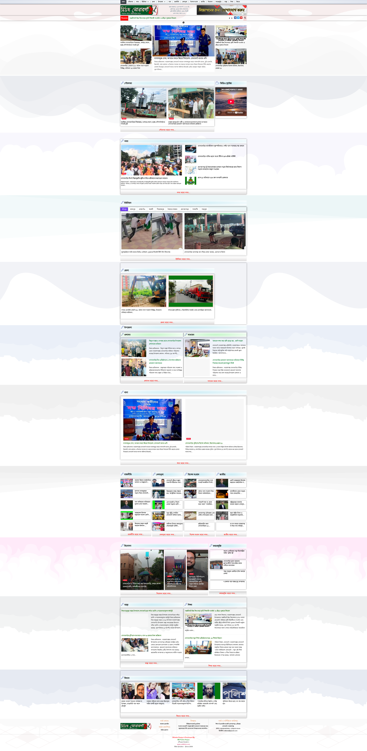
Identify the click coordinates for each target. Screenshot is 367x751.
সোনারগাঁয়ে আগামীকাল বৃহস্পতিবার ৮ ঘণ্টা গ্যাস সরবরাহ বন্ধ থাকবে (221, 146)
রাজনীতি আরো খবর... (136, 532)
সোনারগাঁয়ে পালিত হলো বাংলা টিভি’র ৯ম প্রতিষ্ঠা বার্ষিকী (217, 156)
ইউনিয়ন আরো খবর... (183, 259)
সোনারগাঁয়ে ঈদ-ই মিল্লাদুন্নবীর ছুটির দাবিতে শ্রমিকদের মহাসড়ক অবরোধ (144, 178)
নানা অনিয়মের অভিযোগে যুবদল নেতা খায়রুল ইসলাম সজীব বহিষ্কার (142, 501)
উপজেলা (128, 325)
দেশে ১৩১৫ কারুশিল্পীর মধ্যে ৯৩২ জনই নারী (138, 584)
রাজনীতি (128, 472)
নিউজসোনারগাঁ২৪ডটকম (129, 587)
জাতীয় (222, 472)
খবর (126, 141)
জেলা (126, 270)
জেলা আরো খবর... (167, 320)
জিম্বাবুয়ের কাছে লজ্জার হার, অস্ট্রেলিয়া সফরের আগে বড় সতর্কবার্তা (173, 491)
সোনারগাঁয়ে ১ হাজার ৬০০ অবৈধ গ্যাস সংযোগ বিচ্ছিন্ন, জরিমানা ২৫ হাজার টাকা (134, 67)
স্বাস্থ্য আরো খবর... (151, 661)
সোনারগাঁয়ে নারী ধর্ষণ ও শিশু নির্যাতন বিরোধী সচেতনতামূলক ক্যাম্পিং (158, 700)
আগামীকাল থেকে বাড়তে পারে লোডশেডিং (237, 490)
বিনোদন (127, 543)
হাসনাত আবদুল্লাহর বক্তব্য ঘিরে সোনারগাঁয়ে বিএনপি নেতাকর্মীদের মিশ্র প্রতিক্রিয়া (143, 491)
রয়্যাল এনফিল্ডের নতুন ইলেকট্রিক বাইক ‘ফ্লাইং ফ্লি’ (234, 549)
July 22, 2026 (193, 587)
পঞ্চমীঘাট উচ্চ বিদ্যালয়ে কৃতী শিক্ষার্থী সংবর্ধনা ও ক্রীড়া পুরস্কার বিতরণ (207, 608)
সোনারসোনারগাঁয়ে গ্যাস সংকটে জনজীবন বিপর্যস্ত (206, 479)
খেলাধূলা (160, 472)
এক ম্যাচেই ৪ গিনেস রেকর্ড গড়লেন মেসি (172, 500)
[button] (232, 18)
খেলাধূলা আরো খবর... (168, 532)
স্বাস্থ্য (126, 602)
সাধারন (191, 332)
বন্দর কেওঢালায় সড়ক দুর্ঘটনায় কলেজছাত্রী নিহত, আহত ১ (139, 310)
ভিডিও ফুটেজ (226, 83)
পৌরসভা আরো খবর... (167, 130)
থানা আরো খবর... (183, 460)
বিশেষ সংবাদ (193, 472)
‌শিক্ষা (190, 602)
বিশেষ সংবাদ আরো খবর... (199, 532)
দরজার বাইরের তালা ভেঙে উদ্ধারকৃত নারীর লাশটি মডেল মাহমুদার (132, 700)
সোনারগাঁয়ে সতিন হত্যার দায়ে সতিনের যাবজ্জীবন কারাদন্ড (186, 310)
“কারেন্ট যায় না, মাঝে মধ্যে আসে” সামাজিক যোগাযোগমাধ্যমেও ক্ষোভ (206, 501)
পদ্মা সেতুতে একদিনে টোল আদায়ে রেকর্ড (234, 570)
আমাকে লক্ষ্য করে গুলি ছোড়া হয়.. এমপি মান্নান (228, 338)
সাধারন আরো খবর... (215, 378)
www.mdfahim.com (183, 742)
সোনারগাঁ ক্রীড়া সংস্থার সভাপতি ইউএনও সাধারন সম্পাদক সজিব (174, 480)
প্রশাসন (127, 332)
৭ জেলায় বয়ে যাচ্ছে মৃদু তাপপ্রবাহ (234, 579)
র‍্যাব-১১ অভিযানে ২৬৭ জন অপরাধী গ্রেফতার (213, 177)
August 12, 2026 (172, 587)
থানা (126, 390)
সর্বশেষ (124, 118)
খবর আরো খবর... (183, 192)
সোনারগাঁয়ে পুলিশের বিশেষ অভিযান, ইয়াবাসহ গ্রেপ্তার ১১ (203, 441)
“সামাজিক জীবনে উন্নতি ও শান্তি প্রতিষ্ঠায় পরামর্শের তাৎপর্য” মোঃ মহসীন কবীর (182, 701)
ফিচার (126, 675)
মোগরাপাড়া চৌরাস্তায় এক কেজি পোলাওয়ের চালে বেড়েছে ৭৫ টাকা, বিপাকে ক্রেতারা (206, 513)
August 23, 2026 (141, 587)
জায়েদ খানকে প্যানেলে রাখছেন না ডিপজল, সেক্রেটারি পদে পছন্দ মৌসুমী (233, 701)
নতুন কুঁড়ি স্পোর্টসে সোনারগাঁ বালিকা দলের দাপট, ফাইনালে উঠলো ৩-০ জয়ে (173, 513)
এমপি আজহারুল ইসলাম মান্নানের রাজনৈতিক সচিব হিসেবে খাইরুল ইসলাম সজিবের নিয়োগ (238, 481)
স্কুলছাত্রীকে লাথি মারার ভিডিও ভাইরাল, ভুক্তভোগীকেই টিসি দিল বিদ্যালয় (145, 252)
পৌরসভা (128, 83)
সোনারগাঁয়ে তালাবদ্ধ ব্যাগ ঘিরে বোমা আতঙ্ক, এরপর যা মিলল (204, 252)
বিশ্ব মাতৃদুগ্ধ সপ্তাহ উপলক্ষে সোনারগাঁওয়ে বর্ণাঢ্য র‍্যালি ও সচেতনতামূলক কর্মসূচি (147, 608)
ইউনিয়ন (127, 202)
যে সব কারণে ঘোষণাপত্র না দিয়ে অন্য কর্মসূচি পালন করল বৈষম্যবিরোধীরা (237, 524)
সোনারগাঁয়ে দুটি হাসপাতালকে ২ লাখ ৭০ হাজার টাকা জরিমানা (141, 633)
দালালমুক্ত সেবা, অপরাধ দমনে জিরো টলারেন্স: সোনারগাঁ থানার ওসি (180, 58)
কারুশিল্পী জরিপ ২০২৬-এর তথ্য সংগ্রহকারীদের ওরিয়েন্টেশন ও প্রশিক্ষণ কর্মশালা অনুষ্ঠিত (197, 579)
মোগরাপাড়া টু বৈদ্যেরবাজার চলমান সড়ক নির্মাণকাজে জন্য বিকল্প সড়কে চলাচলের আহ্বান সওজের (220, 168)
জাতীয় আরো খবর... (231, 532)
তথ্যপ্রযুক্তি (217, 543)
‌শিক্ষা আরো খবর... (215, 663)
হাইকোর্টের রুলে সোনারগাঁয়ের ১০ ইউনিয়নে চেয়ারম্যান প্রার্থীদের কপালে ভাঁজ (205, 524)
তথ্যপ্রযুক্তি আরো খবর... (227, 591)
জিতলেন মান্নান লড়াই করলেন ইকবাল (141, 522)
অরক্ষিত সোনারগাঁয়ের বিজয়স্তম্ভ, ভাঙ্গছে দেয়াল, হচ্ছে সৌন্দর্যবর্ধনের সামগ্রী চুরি (134, 43)
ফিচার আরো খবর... (183, 713)
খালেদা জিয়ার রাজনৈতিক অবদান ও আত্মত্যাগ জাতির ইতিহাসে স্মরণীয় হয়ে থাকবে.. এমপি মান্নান (143, 481)
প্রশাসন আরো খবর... (151, 378)
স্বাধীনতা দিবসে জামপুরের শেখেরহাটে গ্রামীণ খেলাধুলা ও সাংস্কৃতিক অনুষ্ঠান (174, 524)
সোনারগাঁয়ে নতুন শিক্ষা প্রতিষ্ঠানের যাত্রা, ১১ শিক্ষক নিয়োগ (203, 635)
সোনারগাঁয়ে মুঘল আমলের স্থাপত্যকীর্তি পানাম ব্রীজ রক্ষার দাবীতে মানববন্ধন (233, 561)
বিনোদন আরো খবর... (164, 591)
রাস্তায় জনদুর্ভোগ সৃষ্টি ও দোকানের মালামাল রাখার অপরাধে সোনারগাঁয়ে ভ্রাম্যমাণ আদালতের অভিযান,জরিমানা (187, 123)
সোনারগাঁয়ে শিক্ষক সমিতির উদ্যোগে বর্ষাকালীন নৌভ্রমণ (173, 581)
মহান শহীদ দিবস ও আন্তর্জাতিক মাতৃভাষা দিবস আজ (236, 512)
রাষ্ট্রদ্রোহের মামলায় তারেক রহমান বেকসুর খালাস (237, 501)
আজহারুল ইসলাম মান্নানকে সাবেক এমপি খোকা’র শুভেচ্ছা (142, 512)
